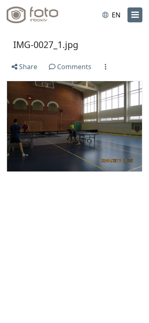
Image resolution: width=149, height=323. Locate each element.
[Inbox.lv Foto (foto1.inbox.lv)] (40, 15)
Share (27, 66)
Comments (73, 66)
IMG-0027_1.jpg (45, 45)
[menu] (134, 14)
